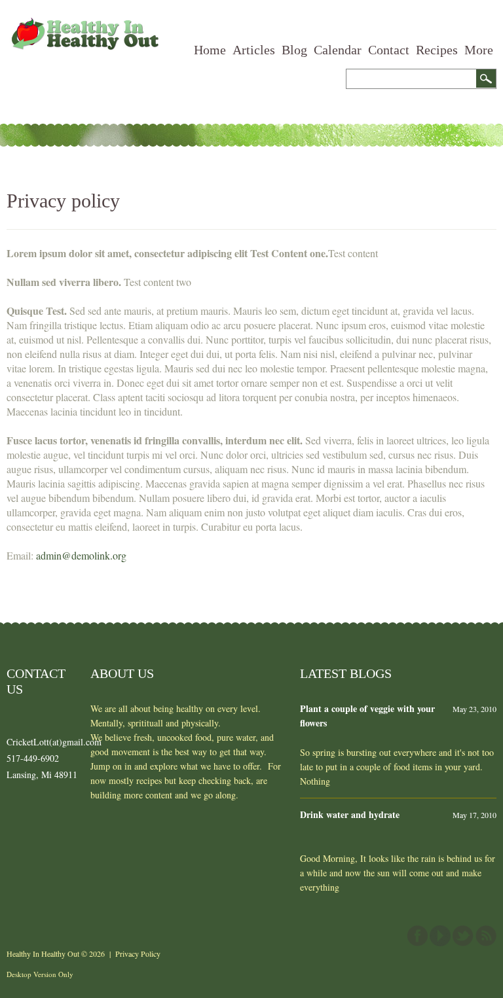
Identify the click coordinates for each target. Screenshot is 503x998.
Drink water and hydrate (350, 814)
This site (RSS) (485, 935)
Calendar (338, 50)
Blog (294, 50)
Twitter (463, 935)
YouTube (440, 935)
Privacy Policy (137, 953)
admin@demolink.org (81, 555)
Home (210, 50)
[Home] (84, 24)
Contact (388, 50)
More (478, 50)
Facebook (417, 935)
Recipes (437, 50)
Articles (254, 50)
